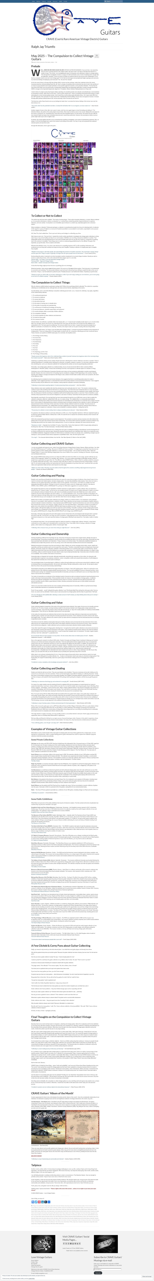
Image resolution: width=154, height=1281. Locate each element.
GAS (87, 1212)
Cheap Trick (47, 1207)
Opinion (52, 62)
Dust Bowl (85, 1211)
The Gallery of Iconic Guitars (38, 866)
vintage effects (34, 1223)
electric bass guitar (37, 1212)
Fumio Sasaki (82, 1212)
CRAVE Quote (43, 1211)
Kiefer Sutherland (91, 1214)
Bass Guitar (67, 1205)
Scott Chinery (64, 1218)
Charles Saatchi (42, 1207)
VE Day (71, 1221)
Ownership (91, 1216)
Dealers (64, 1211)
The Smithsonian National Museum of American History (45, 891)
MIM (56, 1216)
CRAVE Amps (46, 1209)
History (38, 62)
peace (94, 1216)
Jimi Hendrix (68, 1214)
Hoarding (50, 1214)
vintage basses (86, 1221)
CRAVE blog (64, 1209)
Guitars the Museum (36, 930)
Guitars (32, 1214)
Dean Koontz (68, 1211)
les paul (96, 1214)
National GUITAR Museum (38, 857)
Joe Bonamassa (74, 1214)
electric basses (44, 1212)
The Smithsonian (52, 1221)
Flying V (73, 1212)
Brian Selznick (78, 1205)
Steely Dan (92, 1218)
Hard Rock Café (35, 900)
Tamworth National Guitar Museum (40, 936)
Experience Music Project (60, 1212)
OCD (87, 1216)
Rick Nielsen (56, 1218)
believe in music (72, 1205)
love (32, 1216)
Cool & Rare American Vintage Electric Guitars (74, 1207)
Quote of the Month (42, 1218)
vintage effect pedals (93, 1221)
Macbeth (43, 1216)
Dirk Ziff (81, 1211)
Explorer (66, 1212)
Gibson (89, 1212)
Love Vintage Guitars (37, 1216)
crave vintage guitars (59, 1211)
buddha (83, 1205)
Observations (47, 62)
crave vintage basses (51, 1211)
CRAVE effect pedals (71, 1209)
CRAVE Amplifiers (40, 1209)
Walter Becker (53, 1223)
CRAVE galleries (91, 1209)
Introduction (42, 62)
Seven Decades (35, 915)
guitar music (95, 1212)
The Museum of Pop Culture (38, 823)
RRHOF (60, 1218)
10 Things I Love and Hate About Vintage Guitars (41, 1205)
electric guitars (50, 1212)
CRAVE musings (37, 1211)
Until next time (60, 1221)
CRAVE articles (52, 1209)
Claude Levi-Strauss (53, 1207)
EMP (54, 1212)
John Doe (79, 1214)
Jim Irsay (64, 1214)
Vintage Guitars (40, 1223)
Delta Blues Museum (36, 849)
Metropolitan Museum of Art (38, 883)
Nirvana (84, 1216)
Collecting (59, 1207)
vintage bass (80, 1221)
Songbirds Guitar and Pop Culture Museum (42, 812)
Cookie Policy (32, 1278)
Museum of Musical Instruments (39, 874)
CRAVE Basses (58, 1209)
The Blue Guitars (35, 760)
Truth (56, 1221)
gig (91, 1212)
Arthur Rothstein (61, 1205)
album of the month (54, 1205)
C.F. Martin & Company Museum (39, 840)
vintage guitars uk (46, 1223)
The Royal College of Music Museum (40, 922)
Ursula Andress (66, 1221)
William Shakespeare (60, 1223)
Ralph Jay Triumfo (50, 1218)
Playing (37, 1218)
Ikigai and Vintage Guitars (57, 1214)
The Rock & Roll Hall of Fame (38, 832)
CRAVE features (84, 1209)
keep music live (84, 1214)
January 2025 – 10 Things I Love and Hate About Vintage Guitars (47, 259)
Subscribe (98, 1273)
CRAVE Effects (78, 1209)
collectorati (64, 1207)
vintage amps (75, 1221)
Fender (70, 1212)
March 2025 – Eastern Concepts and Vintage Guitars (44, 262)
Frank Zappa (77, 1212)
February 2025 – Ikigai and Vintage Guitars (42, 261)
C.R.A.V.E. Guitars (88, 1205)
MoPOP (59, 1216)
